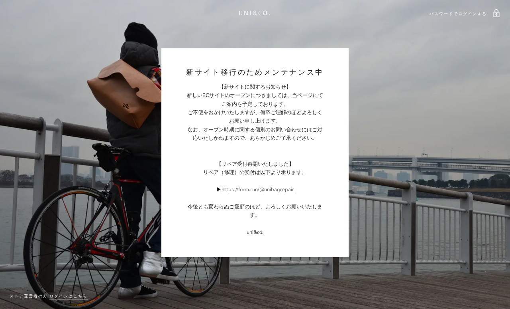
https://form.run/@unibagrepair (258, 189)
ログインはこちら (68, 296)
